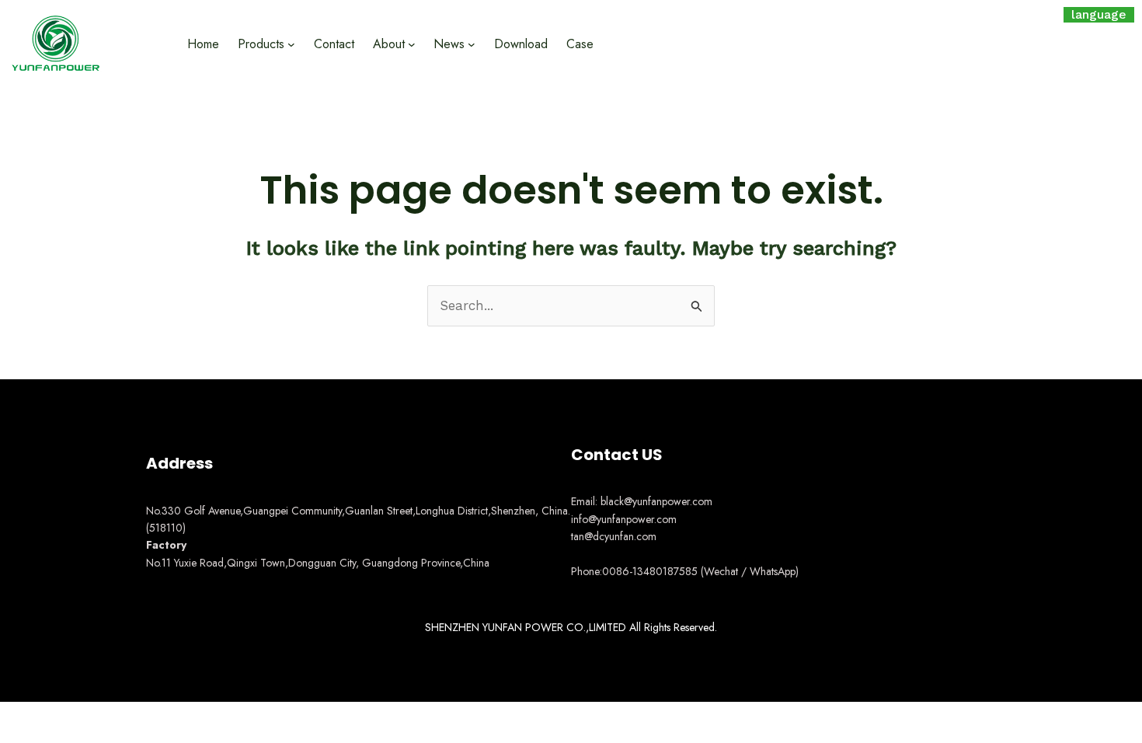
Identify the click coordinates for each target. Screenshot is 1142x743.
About (389, 44)
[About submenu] (412, 43)
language (1098, 14)
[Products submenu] (291, 43)
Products (261, 44)
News (449, 44)
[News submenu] (471, 43)
